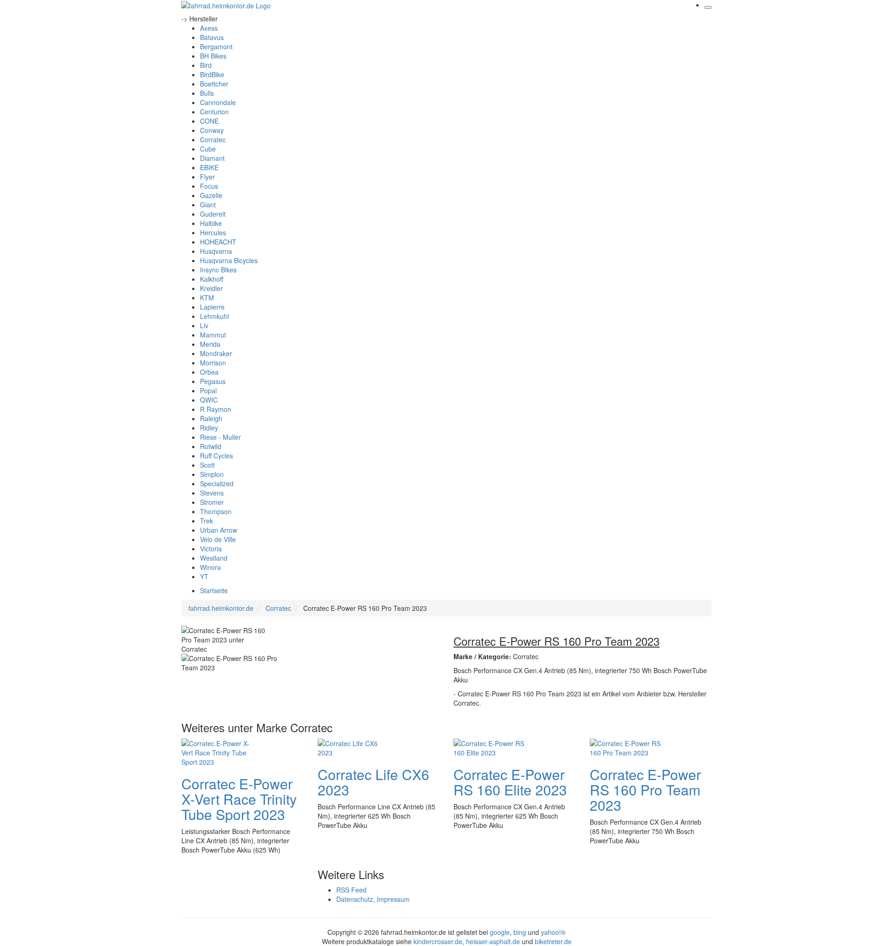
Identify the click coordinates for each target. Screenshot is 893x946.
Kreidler (211, 288)
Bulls (207, 93)
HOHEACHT (218, 241)
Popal (208, 390)
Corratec (213, 139)
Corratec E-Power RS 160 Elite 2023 (510, 782)
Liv (204, 325)
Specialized (216, 483)
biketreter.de (553, 941)
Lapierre (212, 306)
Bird (206, 65)
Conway (212, 130)
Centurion (214, 111)
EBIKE (209, 167)
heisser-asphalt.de (493, 941)
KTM (207, 297)
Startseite (214, 590)
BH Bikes (213, 55)
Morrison (213, 362)
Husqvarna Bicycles (229, 260)
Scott (207, 465)
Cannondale (218, 102)
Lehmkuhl (214, 316)
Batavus (212, 37)
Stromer (212, 502)
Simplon (212, 474)
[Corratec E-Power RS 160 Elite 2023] (490, 746)
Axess (209, 28)
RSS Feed (351, 889)
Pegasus (213, 381)
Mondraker (216, 353)
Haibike (211, 223)
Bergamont (216, 46)
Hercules (213, 232)
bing (519, 932)
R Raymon (215, 409)
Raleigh (211, 418)
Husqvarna (216, 251)
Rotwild (210, 446)
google (500, 932)
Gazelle (211, 195)
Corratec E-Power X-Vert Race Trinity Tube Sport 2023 (239, 799)
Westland (213, 557)
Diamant (212, 158)
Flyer (207, 176)
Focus (209, 186)
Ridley (209, 427)
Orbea (209, 372)
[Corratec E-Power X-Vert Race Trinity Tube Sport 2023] (218, 751)
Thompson (216, 511)
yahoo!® (553, 932)
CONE (209, 121)
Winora (210, 567)
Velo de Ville (218, 539)
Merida (210, 344)
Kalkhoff (211, 279)
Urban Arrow (218, 530)
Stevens (212, 492)
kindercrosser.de (437, 941)
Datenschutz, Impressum (373, 899)
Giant (208, 204)
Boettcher (214, 83)
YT (204, 576)
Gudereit (213, 213)
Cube (208, 148)
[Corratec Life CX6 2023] (355, 746)
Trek (206, 520)
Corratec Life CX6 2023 (373, 782)
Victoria (211, 548)
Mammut (213, 334)
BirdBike (212, 74)
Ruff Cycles (216, 455)
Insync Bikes (218, 269)
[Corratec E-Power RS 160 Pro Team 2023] (627, 746)
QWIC (209, 399)
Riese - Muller (220, 437)
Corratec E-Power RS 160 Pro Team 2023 (645, 789)
